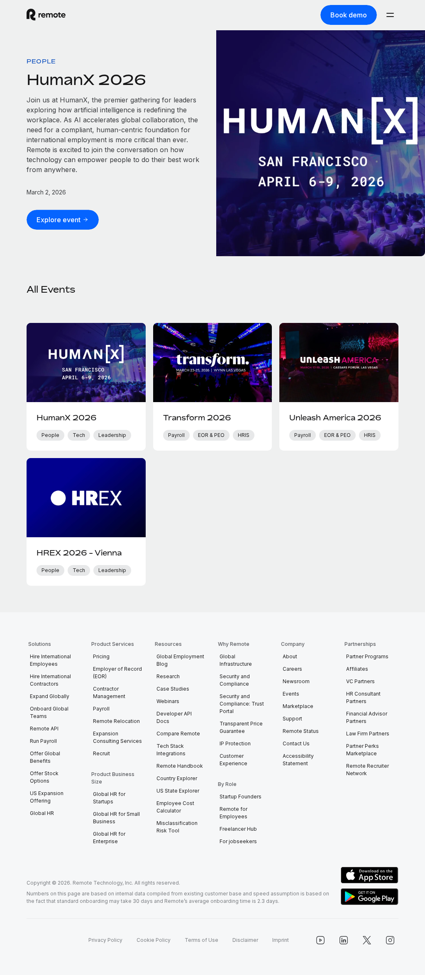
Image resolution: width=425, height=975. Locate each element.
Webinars (167, 701)
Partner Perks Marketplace (362, 750)
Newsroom (296, 681)
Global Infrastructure (236, 660)
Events (291, 694)
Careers (292, 669)
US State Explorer (177, 791)
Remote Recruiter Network (367, 769)
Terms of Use (201, 940)
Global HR (42, 813)
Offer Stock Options (44, 777)
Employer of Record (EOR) (117, 672)
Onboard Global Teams (49, 712)
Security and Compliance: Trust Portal (242, 703)
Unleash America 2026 (335, 417)
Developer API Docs (174, 717)
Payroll (101, 709)
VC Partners (360, 681)
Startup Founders (240, 796)
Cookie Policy (154, 940)
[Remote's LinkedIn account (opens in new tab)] (343, 940)
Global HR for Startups (109, 798)
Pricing (101, 656)
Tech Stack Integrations (171, 750)
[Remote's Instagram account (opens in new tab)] (390, 940)
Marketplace (298, 706)
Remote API (44, 728)
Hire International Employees (50, 660)
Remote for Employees (233, 813)
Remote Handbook (179, 766)
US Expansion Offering (47, 797)
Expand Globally (49, 696)
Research (168, 676)
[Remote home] (46, 15)
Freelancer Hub (238, 829)
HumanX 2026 (86, 79)
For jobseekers (238, 841)
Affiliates (357, 669)
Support (292, 718)
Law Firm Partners (367, 733)
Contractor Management (109, 692)
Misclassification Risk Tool (177, 827)
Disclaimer (245, 940)
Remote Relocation (116, 721)
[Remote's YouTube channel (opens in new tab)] (320, 940)
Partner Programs (367, 656)
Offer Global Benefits (45, 757)
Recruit (101, 753)
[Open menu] (390, 15)
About (290, 656)
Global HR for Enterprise (109, 837)
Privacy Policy (105, 940)
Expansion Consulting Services (117, 737)
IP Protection (235, 743)
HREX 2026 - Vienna (79, 552)
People (41, 61)
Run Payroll (43, 741)
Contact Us (296, 743)
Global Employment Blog (180, 660)
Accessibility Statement (298, 759)
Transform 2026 (197, 417)
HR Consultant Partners (363, 697)
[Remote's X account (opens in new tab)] (367, 940)
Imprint (280, 940)
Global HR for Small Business (116, 818)
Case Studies (172, 689)
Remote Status (301, 731)
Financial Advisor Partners (366, 717)
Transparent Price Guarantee (241, 727)
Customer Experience (233, 759)
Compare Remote (178, 733)
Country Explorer (176, 778)
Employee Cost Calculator (175, 807)
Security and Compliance (235, 680)
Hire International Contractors (50, 680)
